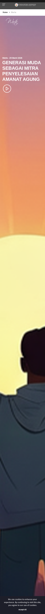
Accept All (23, 610)
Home (5, 12)
